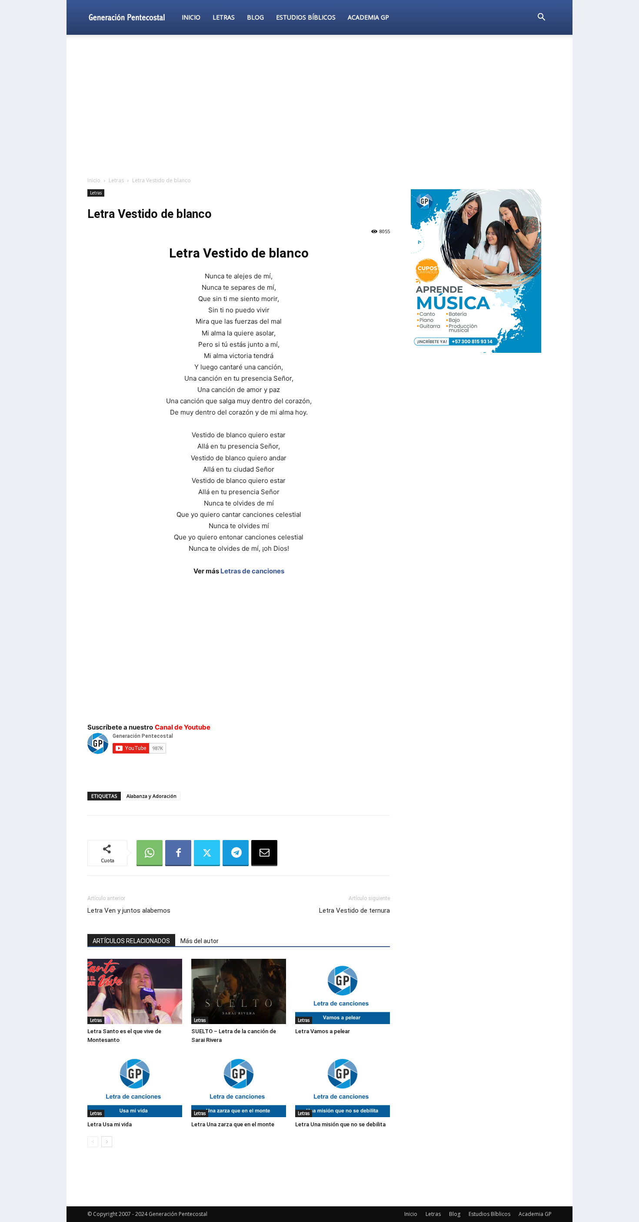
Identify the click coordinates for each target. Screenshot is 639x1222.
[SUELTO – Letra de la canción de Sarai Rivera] (238, 991)
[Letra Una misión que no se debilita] (342, 1084)
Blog (255, 17)
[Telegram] (236, 853)
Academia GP (368, 17)
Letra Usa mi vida (109, 1124)
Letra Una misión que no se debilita (340, 1124)
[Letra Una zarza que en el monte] (238, 1084)
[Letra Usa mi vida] (134, 1084)
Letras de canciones (252, 571)
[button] (541, 18)
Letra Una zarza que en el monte (232, 1124)
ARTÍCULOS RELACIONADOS (131, 940)
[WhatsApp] (149, 853)
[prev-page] (92, 1141)
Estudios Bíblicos (306, 17)
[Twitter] (207, 853)
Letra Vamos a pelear (322, 1031)
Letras (224, 17)
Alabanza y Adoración (151, 796)
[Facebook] (178, 853)
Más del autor (199, 940)
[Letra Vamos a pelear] (342, 991)
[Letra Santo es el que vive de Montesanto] (134, 991)
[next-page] (106, 1141)
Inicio (191, 17)
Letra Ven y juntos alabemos (128, 910)
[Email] (264, 853)
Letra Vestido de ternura (354, 910)
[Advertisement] (319, 106)
